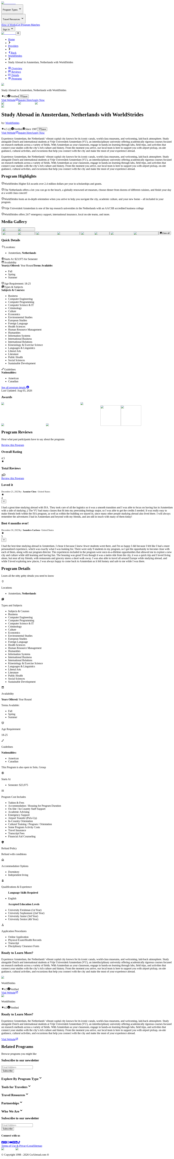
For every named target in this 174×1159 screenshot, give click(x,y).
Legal (30, 1145)
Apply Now (38, 100)
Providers (13, 45)
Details (15, 75)
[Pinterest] (13, 1142)
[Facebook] (2, 1142)
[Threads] (5, 1142)
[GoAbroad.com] (8, 2)
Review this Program (12, 445)
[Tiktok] (19, 1142)
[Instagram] (8, 1142)
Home (11, 39)
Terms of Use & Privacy (14, 1145)
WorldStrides (15, 55)
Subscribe (8, 1071)
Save (24, 96)
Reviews (16, 71)
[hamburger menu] (18, 33)
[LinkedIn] (16, 1142)
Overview (17, 68)
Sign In (6, 29)
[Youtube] (11, 1142)
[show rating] (3, 501)
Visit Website (8, 100)
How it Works (8, 24)
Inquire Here (25, 100)
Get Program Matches (28, 24)
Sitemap (37, 1145)
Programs (17, 78)
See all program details (13, 387)
